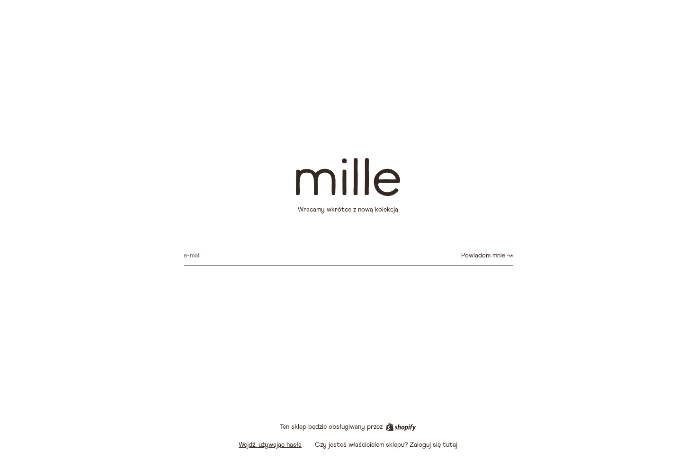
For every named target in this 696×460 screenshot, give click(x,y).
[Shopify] (401, 427)
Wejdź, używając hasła (270, 445)
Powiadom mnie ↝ (487, 255)
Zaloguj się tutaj (433, 445)
